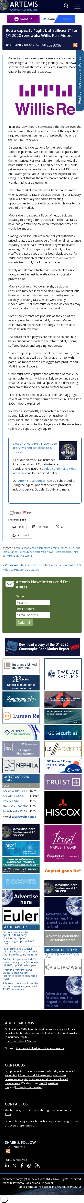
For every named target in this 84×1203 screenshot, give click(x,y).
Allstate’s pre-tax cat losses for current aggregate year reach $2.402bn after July (21, 986)
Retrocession (63, 552)
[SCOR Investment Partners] (21, 882)
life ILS (43, 1083)
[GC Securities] (63, 733)
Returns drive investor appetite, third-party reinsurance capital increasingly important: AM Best (18, 938)
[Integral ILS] (63, 717)
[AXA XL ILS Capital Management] (21, 749)
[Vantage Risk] (21, 732)
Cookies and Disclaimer (39, 1183)
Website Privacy (12, 1183)
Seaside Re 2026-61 (13, 796)
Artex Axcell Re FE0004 (15, 791)
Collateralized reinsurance (51, 548)
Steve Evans (54, 44)
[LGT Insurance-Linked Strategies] (21, 716)
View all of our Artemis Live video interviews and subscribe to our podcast (35, 448)
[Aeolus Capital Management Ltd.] (21, 683)
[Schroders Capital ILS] (63, 699)
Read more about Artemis (20, 1041)
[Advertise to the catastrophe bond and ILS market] (63, 938)
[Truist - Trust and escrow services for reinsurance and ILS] (63, 782)
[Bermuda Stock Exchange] (21, 849)
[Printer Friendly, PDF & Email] (21, 512)
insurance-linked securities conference (40, 1048)
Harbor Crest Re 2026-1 (15, 806)
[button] (66, 6)
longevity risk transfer (28, 1087)
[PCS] (63, 765)
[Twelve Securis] (63, 675)
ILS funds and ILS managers (35, 1075)
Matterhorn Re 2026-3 (15, 811)
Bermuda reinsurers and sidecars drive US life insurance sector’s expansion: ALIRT (20, 974)
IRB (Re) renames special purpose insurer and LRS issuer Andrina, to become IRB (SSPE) (21, 951)
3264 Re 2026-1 (11, 801)
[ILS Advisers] (63, 749)
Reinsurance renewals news (36, 552)
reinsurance (9, 552)
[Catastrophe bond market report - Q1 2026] (42, 647)
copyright (21, 1179)
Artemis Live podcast (32, 481)
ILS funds (74, 548)
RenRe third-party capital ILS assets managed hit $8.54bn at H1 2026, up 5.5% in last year (21, 962)
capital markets (25, 548)
